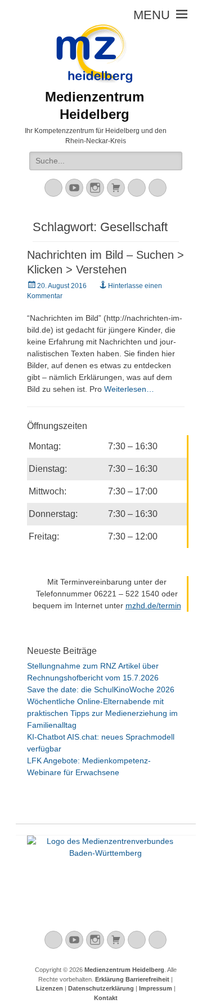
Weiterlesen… (129, 389)
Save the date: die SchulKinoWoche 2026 (100, 689)
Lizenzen (49, 988)
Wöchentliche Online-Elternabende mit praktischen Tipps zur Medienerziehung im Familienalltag (102, 713)
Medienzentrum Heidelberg (124, 969)
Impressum (155, 988)
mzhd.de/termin (153, 605)
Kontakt (106, 997)
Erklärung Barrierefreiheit (132, 979)
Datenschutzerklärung (101, 988)
